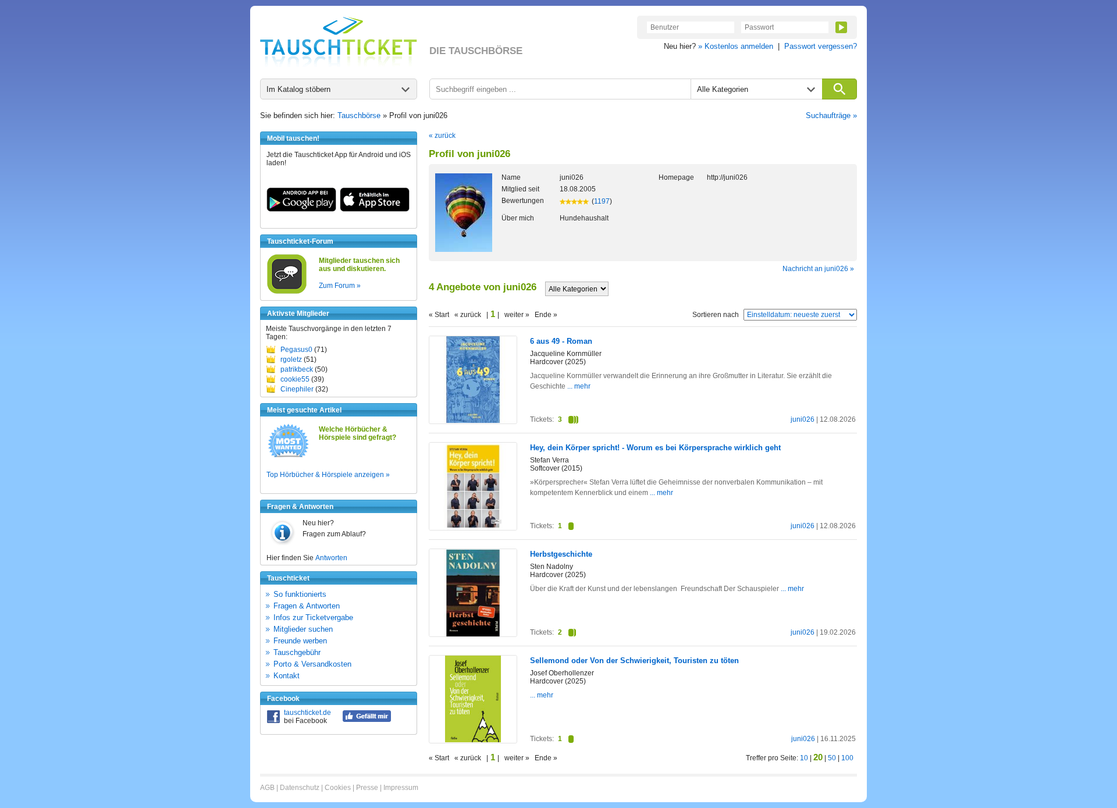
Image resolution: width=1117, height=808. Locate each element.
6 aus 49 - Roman (561, 341)
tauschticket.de (307, 713)
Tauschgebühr (297, 652)
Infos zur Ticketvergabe (313, 617)
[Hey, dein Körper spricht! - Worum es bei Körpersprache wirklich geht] (473, 528)
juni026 (802, 419)
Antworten (331, 558)
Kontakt (286, 675)
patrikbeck (296, 369)
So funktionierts (299, 594)
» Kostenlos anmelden (735, 46)
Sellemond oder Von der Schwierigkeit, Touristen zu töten (634, 660)
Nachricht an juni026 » (818, 269)
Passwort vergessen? (820, 46)
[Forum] (286, 292)
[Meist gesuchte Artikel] (288, 457)
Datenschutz (299, 788)
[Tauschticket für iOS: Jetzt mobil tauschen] (375, 209)
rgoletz (291, 359)
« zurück (442, 135)
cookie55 (295, 379)
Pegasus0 (296, 350)
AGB (267, 788)
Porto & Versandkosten (312, 664)
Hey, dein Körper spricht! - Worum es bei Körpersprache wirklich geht (655, 447)
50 (832, 758)
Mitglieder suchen (303, 629)
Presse (367, 788)
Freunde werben (300, 640)
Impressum (400, 788)
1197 (602, 201)
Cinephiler (297, 389)
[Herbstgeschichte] (473, 635)
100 (847, 758)
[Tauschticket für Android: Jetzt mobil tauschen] (301, 209)
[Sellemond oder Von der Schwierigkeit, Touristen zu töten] (473, 740)
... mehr (578, 386)
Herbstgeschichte (561, 554)
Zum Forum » (340, 286)
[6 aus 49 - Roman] (473, 421)
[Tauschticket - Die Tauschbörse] (338, 42)
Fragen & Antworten (306, 605)
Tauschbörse (358, 115)
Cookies (338, 788)
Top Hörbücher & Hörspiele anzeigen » (328, 475)
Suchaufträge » (831, 115)
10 (804, 758)
